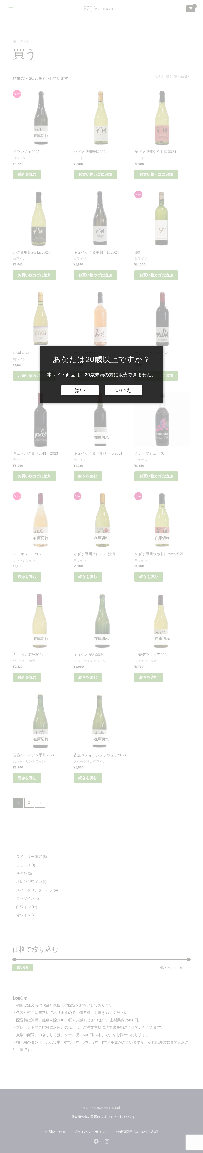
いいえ (123, 390)
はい (80, 390)
